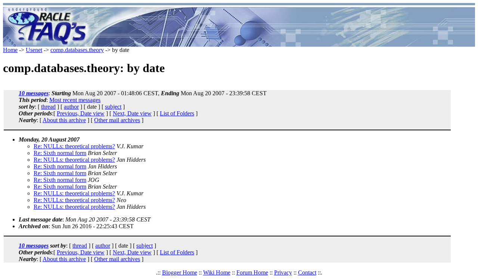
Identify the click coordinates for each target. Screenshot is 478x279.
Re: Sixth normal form (60, 153)
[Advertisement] (283, 26)
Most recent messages (74, 100)
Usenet (34, 50)
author (71, 106)
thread (48, 106)
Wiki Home (216, 272)
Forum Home (252, 272)
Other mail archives (117, 120)
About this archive (64, 120)
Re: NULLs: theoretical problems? (74, 146)
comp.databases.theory (77, 50)
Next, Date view (132, 113)
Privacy (283, 272)
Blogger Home (179, 272)
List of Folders (177, 113)
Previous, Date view (81, 113)
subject (113, 106)
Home (10, 50)
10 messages (34, 93)
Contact (307, 272)
